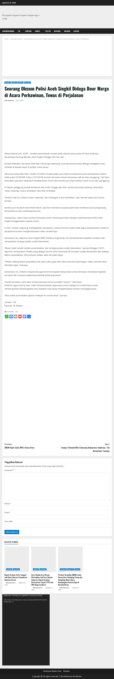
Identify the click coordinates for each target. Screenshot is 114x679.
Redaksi (66, 671)
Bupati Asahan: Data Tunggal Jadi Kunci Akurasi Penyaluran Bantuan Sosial (15, 577)
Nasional (57, 31)
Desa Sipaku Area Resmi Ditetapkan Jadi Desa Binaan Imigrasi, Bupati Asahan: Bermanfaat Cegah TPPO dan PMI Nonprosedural (42, 580)
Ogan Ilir (70, 569)
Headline (8, 82)
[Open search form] (111, 31)
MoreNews (65, 676)
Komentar (9, 470)
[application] (26, 629)
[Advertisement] (57, 57)
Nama (7, 503)
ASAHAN (76, 31)
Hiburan (67, 31)
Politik (48, 31)
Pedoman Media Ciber (52, 671)
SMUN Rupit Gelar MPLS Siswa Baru (19, 446)
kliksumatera (9, 100)
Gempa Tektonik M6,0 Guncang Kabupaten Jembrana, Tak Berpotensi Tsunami (85, 447)
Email (7, 512)
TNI (19, 31)
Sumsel (37, 31)
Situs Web (8, 521)
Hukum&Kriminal (8, 31)
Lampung (28, 31)
